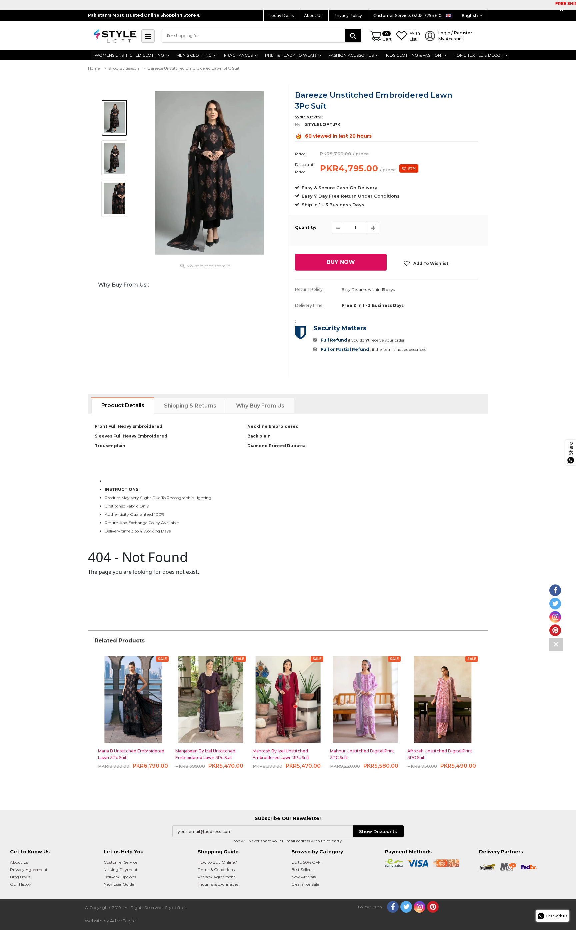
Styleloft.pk (323, 124)
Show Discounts (378, 831)
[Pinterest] (433, 907)
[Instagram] (419, 907)
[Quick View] (133, 696)
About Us (313, 15)
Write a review (309, 116)
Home (94, 68)
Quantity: (305, 227)
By (297, 124)
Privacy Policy (348, 15)
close (562, 9)
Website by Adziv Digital (111, 920)
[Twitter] (406, 907)
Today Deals (281, 15)
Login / (455, 35)
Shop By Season (123, 68)
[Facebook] (393, 907)
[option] (209, 173)
